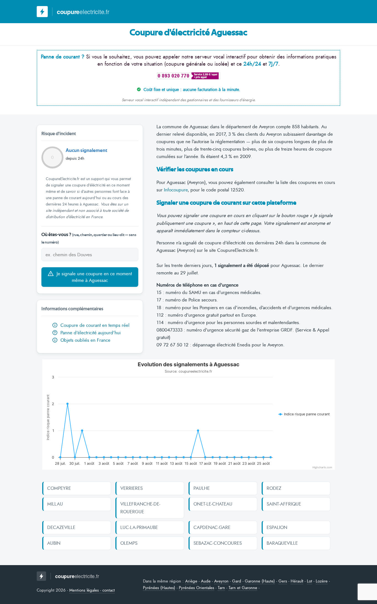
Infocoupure (176, 189)
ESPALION (277, 527)
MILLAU (55, 504)
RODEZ (274, 488)
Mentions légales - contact (92, 590)
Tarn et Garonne (243, 587)
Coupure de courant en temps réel (94, 325)
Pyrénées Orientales (196, 587)
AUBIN (53, 543)
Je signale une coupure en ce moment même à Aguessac (93, 277)
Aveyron (221, 581)
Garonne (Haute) (260, 581)
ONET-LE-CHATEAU (212, 504)
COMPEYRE (59, 488)
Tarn (221, 587)
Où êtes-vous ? (88, 238)
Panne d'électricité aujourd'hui (87, 332)
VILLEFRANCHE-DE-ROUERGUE (140, 508)
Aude (206, 581)
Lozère (322, 581)
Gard (236, 581)
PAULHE (201, 488)
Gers (282, 581)
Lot (309, 581)
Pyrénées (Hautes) (159, 587)
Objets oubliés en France (84, 340)
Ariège (191, 581)
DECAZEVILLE (61, 527)
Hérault (297, 581)
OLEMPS (128, 543)
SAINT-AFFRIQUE (284, 504)
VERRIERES (131, 488)
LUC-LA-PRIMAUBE (139, 527)
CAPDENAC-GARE (211, 527)
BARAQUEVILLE (282, 543)
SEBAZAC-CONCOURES (217, 543)
